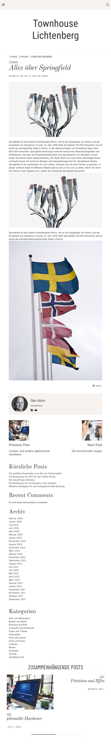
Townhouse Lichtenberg (55, 29)
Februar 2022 (16, 583)
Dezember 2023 (17, 547)
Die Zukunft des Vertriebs (22, 479)
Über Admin (37, 400)
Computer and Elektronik (21, 628)
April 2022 (14, 576)
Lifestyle (13, 644)
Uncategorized (16, 657)
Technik (13, 653)
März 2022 (14, 579)
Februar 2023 (16, 554)
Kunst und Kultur (17, 641)
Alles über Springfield (39, 68)
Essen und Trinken (18, 631)
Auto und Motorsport (19, 618)
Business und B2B (18, 624)
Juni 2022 (14, 570)
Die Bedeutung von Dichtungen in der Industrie (32, 483)
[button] (29, 734)
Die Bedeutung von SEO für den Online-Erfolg (32, 476)
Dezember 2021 (17, 589)
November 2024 (17, 541)
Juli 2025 (13, 525)
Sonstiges (14, 650)
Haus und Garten (17, 637)
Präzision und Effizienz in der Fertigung (55, 681)
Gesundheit (14, 634)
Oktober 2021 (16, 596)
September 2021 (17, 599)
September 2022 (17, 560)
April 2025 (14, 531)
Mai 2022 (14, 573)
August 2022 (15, 563)
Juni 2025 (14, 528)
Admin (45, 75)
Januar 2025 (15, 537)
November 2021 (17, 592)
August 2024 (15, 544)
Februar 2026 (16, 518)
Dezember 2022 (17, 557)
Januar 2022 (15, 586)
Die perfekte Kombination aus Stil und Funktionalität (35, 473)
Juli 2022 (13, 567)
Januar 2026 (15, 521)
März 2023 (14, 550)
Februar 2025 (16, 534)
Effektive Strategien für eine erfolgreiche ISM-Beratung (37, 486)
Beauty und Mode (18, 621)
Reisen (12, 647)
